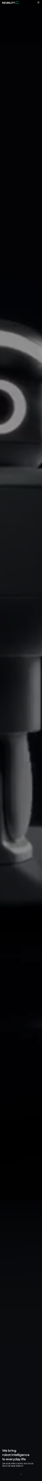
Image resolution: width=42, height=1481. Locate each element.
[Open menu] (38, 2)
